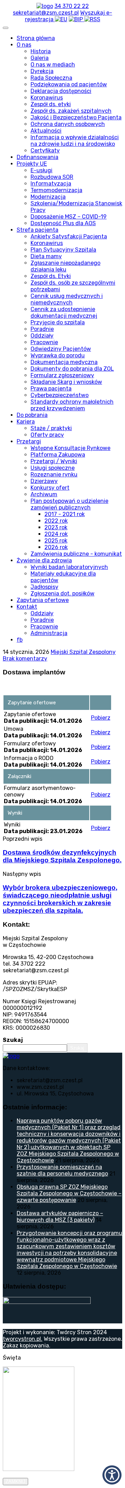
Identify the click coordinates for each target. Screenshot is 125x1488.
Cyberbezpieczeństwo (60, 395)
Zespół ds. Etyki (51, 276)
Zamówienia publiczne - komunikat (76, 554)
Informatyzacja (51, 183)
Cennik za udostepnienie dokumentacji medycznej (64, 312)
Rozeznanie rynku (54, 474)
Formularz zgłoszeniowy (62, 375)
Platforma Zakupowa (58, 454)
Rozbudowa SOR (52, 177)
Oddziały (42, 335)
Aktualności (46, 130)
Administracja (49, 633)
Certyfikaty (45, 150)
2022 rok (56, 520)
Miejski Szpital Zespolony (83, 652)
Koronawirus (47, 97)
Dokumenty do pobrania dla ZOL (72, 368)
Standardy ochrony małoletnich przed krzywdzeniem (72, 405)
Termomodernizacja (56, 190)
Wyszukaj (93, 12)
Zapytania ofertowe (43, 600)
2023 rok (55, 527)
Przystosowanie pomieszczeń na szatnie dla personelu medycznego (62, 1170)
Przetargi (29, 441)
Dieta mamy (46, 256)
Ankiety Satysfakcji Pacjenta (69, 236)
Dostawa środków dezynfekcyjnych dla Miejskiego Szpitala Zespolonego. (62, 856)
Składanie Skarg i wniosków (66, 382)
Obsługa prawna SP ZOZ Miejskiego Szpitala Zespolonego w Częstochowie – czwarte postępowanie (69, 1193)
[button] (112, 1475)
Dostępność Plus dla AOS (63, 223)
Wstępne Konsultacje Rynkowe (70, 448)
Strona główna (36, 38)
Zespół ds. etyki (51, 104)
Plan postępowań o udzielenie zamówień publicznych (69, 504)
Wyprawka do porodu (58, 355)
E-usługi (41, 170)
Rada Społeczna (51, 77)
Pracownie (44, 342)
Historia (41, 51)
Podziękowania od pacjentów (69, 84)
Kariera (26, 421)
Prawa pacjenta (51, 388)
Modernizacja (48, 196)
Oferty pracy (47, 435)
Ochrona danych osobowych (68, 124)
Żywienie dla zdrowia (44, 560)
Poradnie (42, 329)
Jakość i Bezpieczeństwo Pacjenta (76, 117)
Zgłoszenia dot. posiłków (62, 593)
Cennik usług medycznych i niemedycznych (67, 299)
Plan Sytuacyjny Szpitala (63, 249)
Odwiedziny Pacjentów (61, 349)
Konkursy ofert (50, 487)
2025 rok (55, 540)
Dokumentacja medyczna (64, 362)
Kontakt (27, 606)
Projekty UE (32, 163)
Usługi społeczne (53, 468)
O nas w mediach (53, 64)
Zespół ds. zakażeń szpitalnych (71, 111)
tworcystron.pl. (22, 1339)
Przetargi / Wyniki (54, 461)
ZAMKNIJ (15, 1481)
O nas (24, 44)
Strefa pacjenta (37, 230)
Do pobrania (32, 415)
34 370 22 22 (72, 6)
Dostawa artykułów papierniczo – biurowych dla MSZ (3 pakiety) (60, 1216)
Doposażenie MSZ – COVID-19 (69, 216)
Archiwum (44, 494)
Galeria (40, 58)
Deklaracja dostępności (61, 91)
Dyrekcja (42, 71)
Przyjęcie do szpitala (58, 322)
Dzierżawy (44, 481)
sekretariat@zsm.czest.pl (46, 12)
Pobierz (100, 717)
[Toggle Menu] (5, 28)
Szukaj (13, 1040)
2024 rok (56, 534)
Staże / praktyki (51, 428)
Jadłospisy (44, 587)
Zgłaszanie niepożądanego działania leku (65, 266)
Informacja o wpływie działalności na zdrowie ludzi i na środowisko (75, 140)
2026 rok (56, 547)
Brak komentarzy (25, 658)
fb (20, 639)
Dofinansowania (37, 157)
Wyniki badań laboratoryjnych (69, 567)
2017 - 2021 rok (64, 514)
